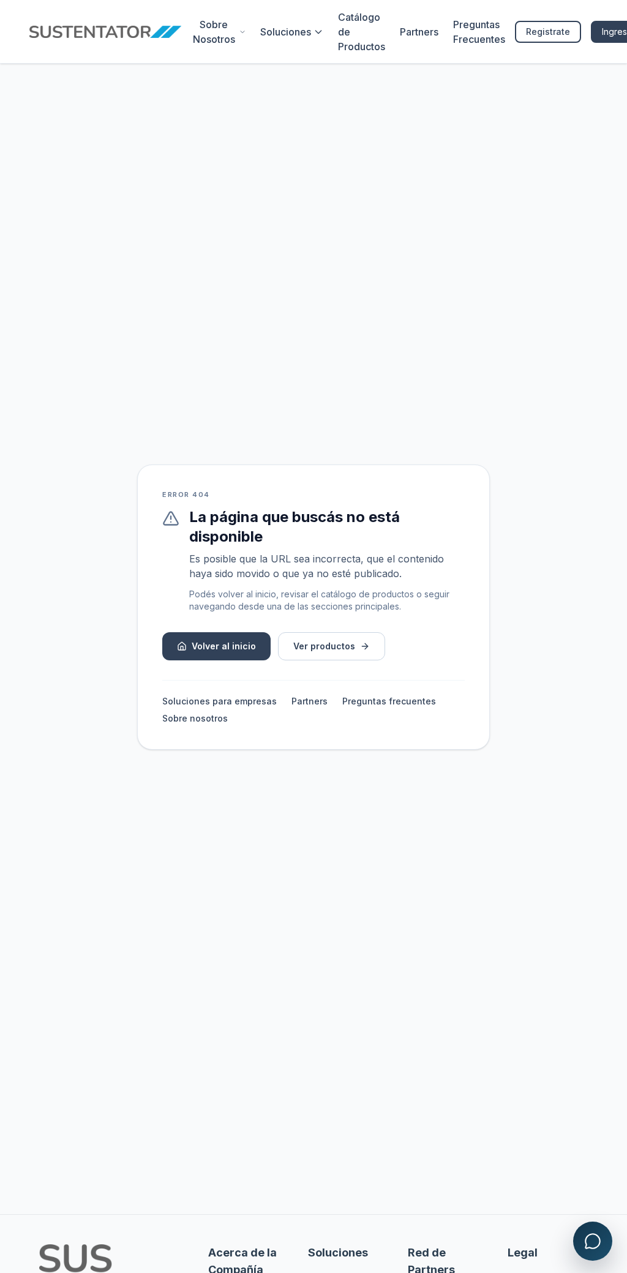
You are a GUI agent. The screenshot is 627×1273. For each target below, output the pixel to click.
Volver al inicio (224, 646)
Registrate (548, 31)
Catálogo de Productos (361, 32)
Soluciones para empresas (219, 701)
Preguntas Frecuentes (479, 31)
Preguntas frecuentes (389, 701)
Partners (419, 32)
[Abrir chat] (592, 1241)
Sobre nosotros (195, 718)
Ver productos (324, 646)
